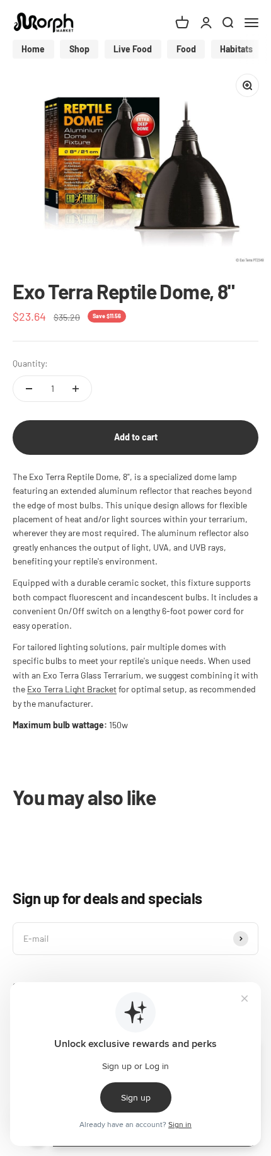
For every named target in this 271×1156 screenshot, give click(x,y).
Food (186, 48)
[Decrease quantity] (29, 388)
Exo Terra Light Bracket (72, 689)
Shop (79, 48)
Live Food (132, 48)
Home (33, 48)
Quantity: (30, 363)
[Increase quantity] (75, 388)
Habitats (236, 48)
